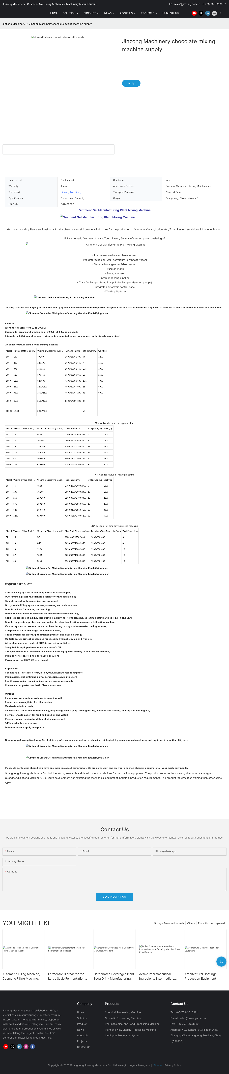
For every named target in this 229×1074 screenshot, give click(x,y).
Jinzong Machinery (14, 23)
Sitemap (158, 1065)
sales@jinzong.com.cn (187, 4)
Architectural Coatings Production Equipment (200, 976)
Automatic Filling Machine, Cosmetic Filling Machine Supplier (21, 976)
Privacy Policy (172, 1065)
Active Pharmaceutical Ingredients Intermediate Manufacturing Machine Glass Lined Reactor (156, 976)
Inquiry (131, 83)
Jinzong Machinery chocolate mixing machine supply (60, 23)
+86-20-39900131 (215, 4)
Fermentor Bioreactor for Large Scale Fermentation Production (66, 976)
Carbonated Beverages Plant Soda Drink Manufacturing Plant (114, 976)
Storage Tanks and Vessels (169, 923)
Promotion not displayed (211, 923)
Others (191, 923)
